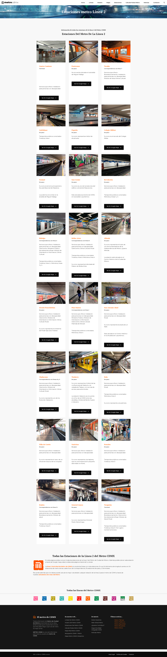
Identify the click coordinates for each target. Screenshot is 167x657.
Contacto (156, 2)
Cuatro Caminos (45, 66)
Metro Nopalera (119, 626)
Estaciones (118, 2)
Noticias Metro (96, 632)
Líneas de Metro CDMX (72, 620)
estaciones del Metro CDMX (74, 625)
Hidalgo (42, 238)
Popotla (75, 130)
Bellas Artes (76, 238)
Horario (100, 2)
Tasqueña (108, 505)
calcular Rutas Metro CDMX (73, 628)
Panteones (76, 66)
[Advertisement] (51, 78)
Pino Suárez (76, 308)
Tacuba (107, 66)
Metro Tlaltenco (119, 622)
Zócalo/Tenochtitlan (47, 308)
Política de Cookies (122, 654)
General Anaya (77, 505)
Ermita (41, 505)
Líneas (91, 2)
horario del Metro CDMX (72, 622)
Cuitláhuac (43, 130)
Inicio (83, 2)
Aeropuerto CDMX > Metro (73, 633)
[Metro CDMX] (10, 2)
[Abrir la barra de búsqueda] (164, 2)
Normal (42, 180)
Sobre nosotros (96, 620)
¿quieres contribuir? (97, 625)
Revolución (108, 180)
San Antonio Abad (111, 308)
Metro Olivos (118, 628)
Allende (107, 238)
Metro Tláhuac (119, 620)
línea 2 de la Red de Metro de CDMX (59, 566)
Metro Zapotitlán (120, 624)
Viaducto (75, 377)
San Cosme (76, 180)
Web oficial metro (97, 622)
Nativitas (75, 444)
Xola (106, 377)
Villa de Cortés (45, 444)
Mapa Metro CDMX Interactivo (74, 636)
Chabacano (43, 377)
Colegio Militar (110, 130)
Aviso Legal (112, 654)
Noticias (146, 2)
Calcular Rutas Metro (133, 2)
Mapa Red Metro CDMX (72, 631)
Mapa (108, 2)
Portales (107, 444)
